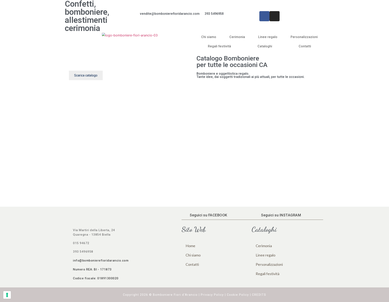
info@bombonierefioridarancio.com (100, 260)
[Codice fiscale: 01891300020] (69, 278)
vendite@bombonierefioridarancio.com (170, 14)
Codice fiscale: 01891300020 (96, 278)
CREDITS (259, 294)
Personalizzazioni (304, 37)
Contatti (305, 46)
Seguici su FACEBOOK (208, 215)
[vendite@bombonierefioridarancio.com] (135, 16)
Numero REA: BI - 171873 (92, 269)
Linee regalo (267, 37)
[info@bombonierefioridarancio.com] (69, 260)
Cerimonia (237, 37)
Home (190, 246)
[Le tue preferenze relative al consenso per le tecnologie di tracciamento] (7, 295)
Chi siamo (208, 37)
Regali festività (219, 46)
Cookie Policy (238, 294)
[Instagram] (274, 16)
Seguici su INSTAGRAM (281, 215)
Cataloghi (265, 46)
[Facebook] (264, 16)
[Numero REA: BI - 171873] (69, 269)
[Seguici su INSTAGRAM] (257, 215)
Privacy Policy (212, 294)
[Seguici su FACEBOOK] (186, 215)
